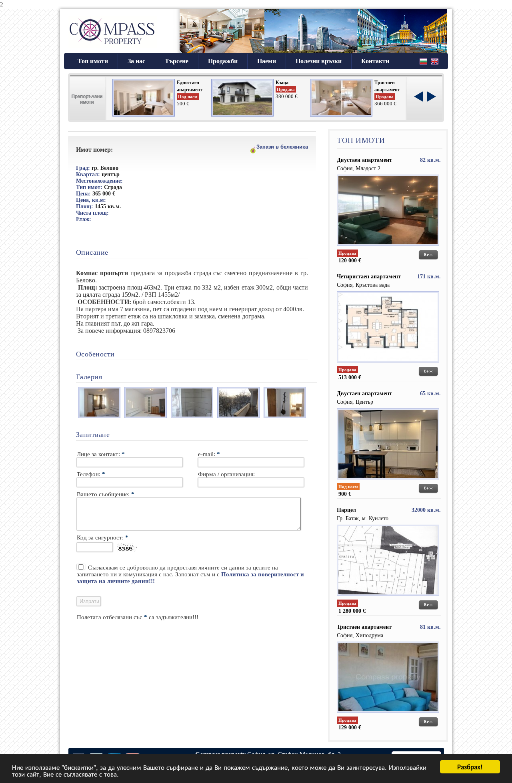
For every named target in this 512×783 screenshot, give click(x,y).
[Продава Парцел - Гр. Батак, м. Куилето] (388, 598)
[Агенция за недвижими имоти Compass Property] (112, 48)
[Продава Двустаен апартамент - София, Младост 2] (388, 248)
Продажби (223, 61)
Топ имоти (93, 61)
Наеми (266, 61)
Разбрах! (470, 766)
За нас (136, 61)
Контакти (375, 61)
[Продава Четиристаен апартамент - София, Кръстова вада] (388, 364)
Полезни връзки (319, 61)
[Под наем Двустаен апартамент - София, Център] (388, 481)
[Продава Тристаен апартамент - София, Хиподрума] (388, 715)
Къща (282, 82)
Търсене (176, 61)
